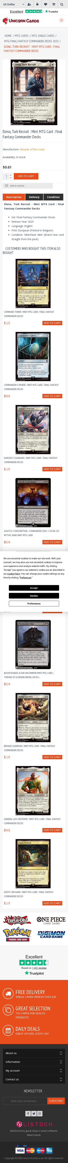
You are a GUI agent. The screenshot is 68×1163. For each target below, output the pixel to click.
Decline (34, 595)
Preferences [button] (25, 577)
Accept (34, 588)
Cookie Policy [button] (13, 574)
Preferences (34, 603)
